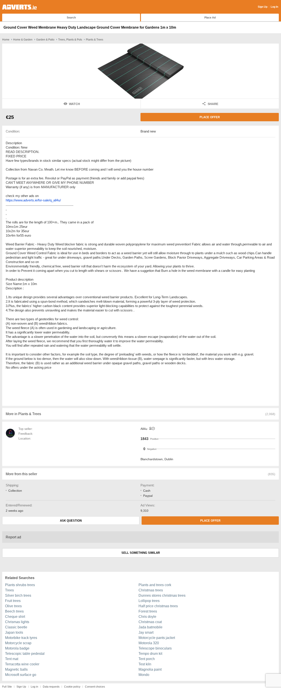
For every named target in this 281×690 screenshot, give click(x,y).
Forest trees (148, 611)
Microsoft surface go (20, 675)
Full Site (7, 686)
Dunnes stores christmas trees (162, 595)
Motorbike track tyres (21, 638)
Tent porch (147, 659)
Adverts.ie (19, 7)
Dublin (168, 459)
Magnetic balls (16, 669)
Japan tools (14, 632)
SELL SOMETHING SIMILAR (140, 552)
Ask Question (71, 520)
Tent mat (11, 659)
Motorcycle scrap (18, 643)
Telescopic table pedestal (25, 653)
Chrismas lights (17, 622)
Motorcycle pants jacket (157, 638)
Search (71, 17)
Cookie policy (72, 686)
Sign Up (262, 6)
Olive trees (13, 606)
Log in (34, 686)
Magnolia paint (150, 669)
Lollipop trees (149, 601)
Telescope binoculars (155, 648)
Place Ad (210, 17)
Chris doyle (147, 616)
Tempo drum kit (150, 653)
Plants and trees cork (155, 585)
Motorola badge (17, 648)
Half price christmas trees (158, 606)
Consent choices (95, 686)
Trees (9, 590)
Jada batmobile (150, 627)
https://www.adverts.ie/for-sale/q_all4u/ (33, 200)
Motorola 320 (149, 643)
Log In (274, 6)
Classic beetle (16, 627)
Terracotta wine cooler (22, 664)
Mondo (144, 675)
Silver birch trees (18, 595)
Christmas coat (150, 622)
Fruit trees (13, 601)
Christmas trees (151, 590)
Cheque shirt (15, 616)
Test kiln (145, 664)
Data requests (51, 686)
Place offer (210, 117)
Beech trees (14, 611)
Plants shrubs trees (20, 585)
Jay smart (146, 632)
